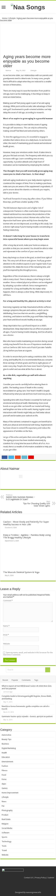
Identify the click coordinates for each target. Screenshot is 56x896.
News (4, 801)
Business (5, 744)
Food (4, 775)
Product (5, 815)
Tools (4, 846)
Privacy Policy (40, 878)
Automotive (6, 735)
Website (6, 644)
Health (4, 753)
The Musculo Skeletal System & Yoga (21, 572)
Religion (5, 824)
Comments (26, 680)
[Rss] (28, 889)
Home (4, 18)
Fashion (5, 766)
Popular (15, 680)
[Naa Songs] (28, 6)
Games (4, 788)
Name (6, 626)
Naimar (8, 70)
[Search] (47, 669)
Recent (5, 680)
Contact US (28, 878)
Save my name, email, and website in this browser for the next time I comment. (28, 653)
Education (6, 757)
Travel (4, 850)
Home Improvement (10, 793)
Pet (3, 806)
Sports (4, 837)
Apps (4, 784)
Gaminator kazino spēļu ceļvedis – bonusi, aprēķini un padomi (27, 716)
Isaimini (51, 878)
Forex (4, 779)
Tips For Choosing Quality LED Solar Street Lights (36, 503)
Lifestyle (12, 18)
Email (6, 635)
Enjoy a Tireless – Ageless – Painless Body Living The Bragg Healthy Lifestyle (27, 536)
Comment (8, 600)
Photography (7, 810)
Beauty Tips (6, 739)
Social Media (7, 828)
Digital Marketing (9, 748)
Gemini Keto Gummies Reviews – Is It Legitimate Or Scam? (20, 497)
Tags (36, 680)
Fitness (4, 770)
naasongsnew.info (33, 892)
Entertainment (7, 761)
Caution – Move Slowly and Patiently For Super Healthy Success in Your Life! (26, 523)
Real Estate (6, 819)
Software (5, 833)
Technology (6, 841)
